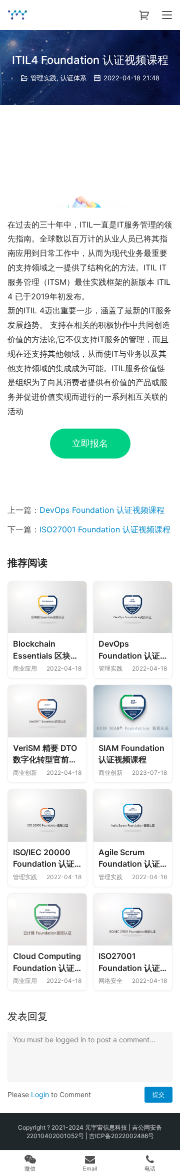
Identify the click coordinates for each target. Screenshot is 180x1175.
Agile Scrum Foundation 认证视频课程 (129, 858)
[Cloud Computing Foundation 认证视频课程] (47, 920)
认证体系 (73, 78)
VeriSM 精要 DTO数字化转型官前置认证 (45, 754)
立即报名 (90, 443)
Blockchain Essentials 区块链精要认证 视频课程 (46, 650)
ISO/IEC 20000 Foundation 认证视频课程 (43, 858)
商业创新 (25, 772)
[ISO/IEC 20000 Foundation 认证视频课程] (47, 815)
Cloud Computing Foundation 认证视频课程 (47, 962)
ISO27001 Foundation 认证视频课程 (105, 529)
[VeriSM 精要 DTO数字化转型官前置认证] (47, 711)
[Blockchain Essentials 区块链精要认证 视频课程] (47, 607)
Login (40, 1094)
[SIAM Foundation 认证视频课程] (133, 711)
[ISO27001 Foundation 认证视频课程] (133, 920)
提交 (158, 1094)
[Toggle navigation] (167, 15)
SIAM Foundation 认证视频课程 (131, 754)
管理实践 (43, 78)
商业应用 (25, 668)
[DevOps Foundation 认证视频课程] (133, 607)
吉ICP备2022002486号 (121, 1136)
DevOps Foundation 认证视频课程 (102, 510)
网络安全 (110, 980)
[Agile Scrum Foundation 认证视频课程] (133, 815)
